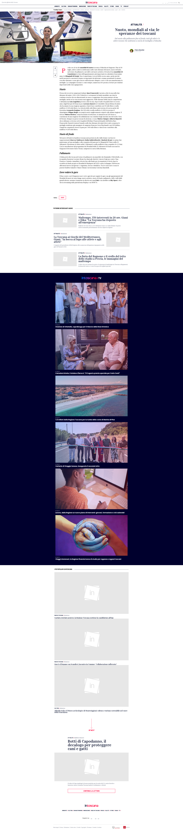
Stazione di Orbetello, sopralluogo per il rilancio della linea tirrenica (82, 327)
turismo (123, 10)
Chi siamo (89, 827)
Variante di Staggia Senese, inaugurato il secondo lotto (77, 466)
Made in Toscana (58, 615)
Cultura (56, 708)
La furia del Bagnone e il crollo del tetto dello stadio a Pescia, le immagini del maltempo (102, 259)
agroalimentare (76, 10)
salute (106, 6)
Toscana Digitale (68, 10)
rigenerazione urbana (109, 10)
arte (120, 10)
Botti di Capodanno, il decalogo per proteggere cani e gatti (89, 745)
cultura (63, 6)
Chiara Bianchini (139, 50)
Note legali (56, 827)
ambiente (57, 6)
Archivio (99, 827)
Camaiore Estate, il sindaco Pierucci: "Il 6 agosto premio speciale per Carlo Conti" (87, 373)
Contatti (94, 827)
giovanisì (87, 10)
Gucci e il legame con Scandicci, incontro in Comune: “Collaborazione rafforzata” (85, 664)
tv (121, 6)
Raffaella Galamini (79, 737)
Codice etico (73, 827)
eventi (101, 10)
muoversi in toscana (95, 10)
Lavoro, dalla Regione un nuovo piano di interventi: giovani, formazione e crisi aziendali (89, 513)
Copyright (83, 827)
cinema (82, 10)
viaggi (117, 6)
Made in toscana (92, 6)
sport (116, 10)
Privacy (61, 827)
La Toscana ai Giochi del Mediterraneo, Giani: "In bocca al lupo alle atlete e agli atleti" (77, 239)
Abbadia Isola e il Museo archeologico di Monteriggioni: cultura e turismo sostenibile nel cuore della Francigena (90, 711)
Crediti (78, 827)
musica (101, 6)
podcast (126, 6)
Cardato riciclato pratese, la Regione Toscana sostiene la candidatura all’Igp (83, 618)
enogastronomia (72, 6)
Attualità (136, 24)
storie (112, 6)
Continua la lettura (91, 791)
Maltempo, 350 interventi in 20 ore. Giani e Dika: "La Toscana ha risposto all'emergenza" (103, 220)
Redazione (89, 214)
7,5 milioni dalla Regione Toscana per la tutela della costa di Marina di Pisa (85, 420)
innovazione (82, 6)
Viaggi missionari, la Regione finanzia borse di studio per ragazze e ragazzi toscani (88, 559)
